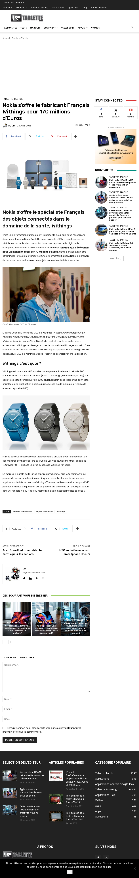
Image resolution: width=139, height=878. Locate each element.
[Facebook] (24, 577)
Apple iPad (73, 7)
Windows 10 (21, 7)
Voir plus (114, 258)
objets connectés (44, 511)
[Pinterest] (36, 577)
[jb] (5, 125)
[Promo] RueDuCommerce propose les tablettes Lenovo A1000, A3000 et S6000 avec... (77, 778)
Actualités (10, 27)
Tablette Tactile (20, 38)
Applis (81, 27)
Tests (23, 27)
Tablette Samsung (39, 7)
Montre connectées (22, 511)
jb (13, 125)
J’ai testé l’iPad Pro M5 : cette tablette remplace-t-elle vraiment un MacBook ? (17, 629)
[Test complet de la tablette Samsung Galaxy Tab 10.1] (56, 799)
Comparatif (51, 27)
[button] (132, 28)
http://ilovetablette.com (34, 573)
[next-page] (10, 642)
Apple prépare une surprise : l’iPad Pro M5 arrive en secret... (31, 792)
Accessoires (68, 27)
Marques (35, 27)
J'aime (101, 109)
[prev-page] (5, 642)
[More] (75, 136)
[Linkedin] (30, 577)
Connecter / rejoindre (13, 2)
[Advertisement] (69, 67)
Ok (69, 872)
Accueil (6, 38)
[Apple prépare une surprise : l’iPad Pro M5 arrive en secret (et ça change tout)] (46, 619)
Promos (95, 27)
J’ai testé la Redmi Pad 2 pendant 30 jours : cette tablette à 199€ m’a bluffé (122, 231)
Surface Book (58, 7)
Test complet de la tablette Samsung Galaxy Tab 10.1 (75, 799)
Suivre (116, 109)
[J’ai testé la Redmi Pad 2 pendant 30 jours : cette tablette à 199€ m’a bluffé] (101, 230)
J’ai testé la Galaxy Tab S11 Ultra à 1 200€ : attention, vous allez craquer (121, 246)
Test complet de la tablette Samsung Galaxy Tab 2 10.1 (75, 816)
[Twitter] (43, 577)
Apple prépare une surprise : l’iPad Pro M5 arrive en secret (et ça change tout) (46, 629)
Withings (61, 511)
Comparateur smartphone (94, 7)
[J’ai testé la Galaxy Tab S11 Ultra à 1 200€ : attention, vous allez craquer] (101, 245)
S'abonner (131, 109)
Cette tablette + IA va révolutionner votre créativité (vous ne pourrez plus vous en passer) (75, 628)
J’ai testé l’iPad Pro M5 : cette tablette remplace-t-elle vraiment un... (32, 775)
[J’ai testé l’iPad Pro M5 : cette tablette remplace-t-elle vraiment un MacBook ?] (17, 619)
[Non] (134, 868)
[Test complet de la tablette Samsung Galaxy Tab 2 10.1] (56, 816)
